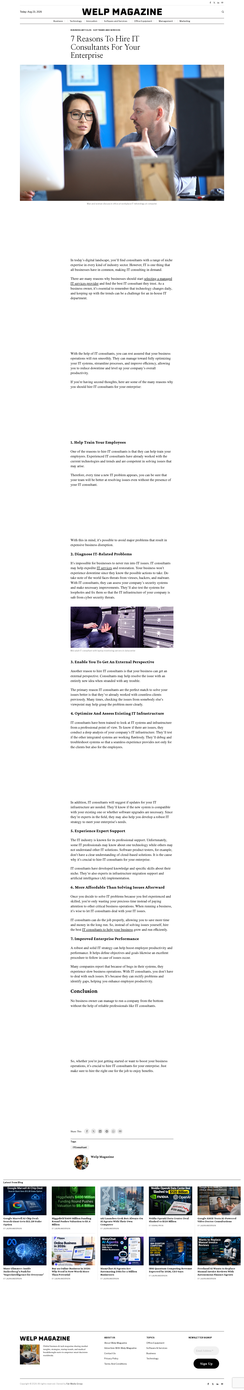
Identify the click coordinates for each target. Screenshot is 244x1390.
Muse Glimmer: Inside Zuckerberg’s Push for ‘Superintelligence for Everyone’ (23, 1271)
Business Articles (81, 30)
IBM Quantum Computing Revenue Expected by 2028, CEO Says (170, 1270)
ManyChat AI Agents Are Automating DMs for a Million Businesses (118, 1271)
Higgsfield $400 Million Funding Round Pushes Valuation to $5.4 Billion (71, 1221)
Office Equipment (155, 1343)
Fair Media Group (74, 1384)
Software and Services (106, 30)
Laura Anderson (14, 1229)
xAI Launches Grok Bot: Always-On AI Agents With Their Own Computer (121, 1221)
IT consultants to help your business (107, 929)
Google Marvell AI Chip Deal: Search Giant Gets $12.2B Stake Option (22, 1221)
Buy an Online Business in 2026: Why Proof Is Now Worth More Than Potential (71, 1271)
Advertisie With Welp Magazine (120, 1348)
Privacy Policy (111, 1358)
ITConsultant (80, 1147)
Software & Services (156, 1348)
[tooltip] (210, 2)
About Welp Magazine (115, 1343)
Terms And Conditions (115, 1363)
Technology (152, 1358)
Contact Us (110, 1353)
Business (151, 1353)
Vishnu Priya (157, 1226)
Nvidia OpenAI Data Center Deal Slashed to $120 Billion (169, 1220)
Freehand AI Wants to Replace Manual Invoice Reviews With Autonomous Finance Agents (216, 1271)
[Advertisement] (122, 233)
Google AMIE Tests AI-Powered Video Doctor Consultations (217, 1220)
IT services (104, 567)
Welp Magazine (102, 1156)
